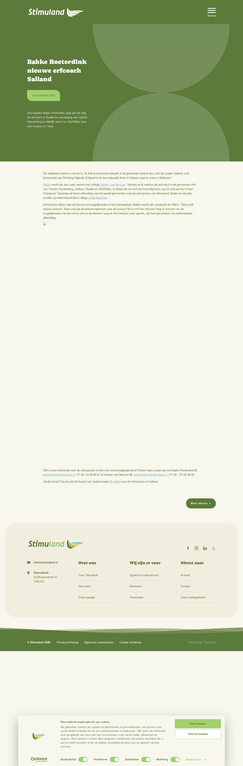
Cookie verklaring (130, 642)
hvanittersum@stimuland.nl (150, 474)
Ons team (84, 586)
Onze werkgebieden (193, 597)
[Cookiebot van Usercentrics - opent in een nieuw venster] (39, 759)
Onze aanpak (86, 597)
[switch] (114, 759)
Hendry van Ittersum (113, 184)
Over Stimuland (88, 575)
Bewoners (136, 586)
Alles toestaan (198, 723)
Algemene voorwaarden (99, 642)
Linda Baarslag (97, 197)
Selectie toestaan (198, 734)
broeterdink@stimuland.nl (59, 474)
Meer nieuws (199, 503)
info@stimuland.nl (46, 562)
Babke (47, 184)
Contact (185, 586)
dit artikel (114, 481)
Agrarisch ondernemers (144, 575)
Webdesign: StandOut (202, 642)
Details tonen (193, 759)
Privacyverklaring (67, 642)
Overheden (137, 597)
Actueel (185, 575)
